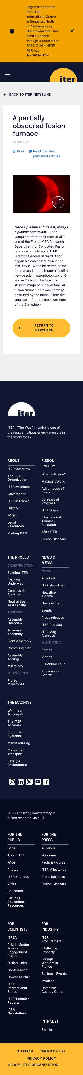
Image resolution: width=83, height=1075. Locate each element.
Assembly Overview (15, 621)
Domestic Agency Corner (53, 990)
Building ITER (18, 573)
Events (47, 610)
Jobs (11, 848)
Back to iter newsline (29, 95)
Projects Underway (16, 582)
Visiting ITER (17, 533)
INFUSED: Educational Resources (17, 902)
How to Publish (19, 977)
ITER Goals (50, 510)
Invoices (48, 981)
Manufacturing (19, 743)
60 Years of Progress (50, 501)
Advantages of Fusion (53, 490)
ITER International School (17, 988)
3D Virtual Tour (53, 664)
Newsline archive (49, 594)
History (13, 508)
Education (15, 891)
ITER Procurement (51, 939)
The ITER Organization (17, 478)
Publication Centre (50, 673)
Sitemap (25, 1051)
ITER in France (19, 501)
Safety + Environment (17, 763)
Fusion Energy (48, 463)
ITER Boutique (18, 877)
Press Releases (53, 877)
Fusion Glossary (54, 539)
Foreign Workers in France (50, 963)
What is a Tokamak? (15, 712)
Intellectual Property (50, 950)
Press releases (53, 618)
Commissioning (19, 648)
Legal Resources (16, 524)
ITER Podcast (52, 625)
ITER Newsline (53, 585)
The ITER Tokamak (15, 723)
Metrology (15, 666)
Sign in (47, 1030)
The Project (19, 557)
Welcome (49, 855)
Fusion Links (17, 963)
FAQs (12, 515)
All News (48, 578)
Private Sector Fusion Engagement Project (18, 950)
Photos (47, 650)
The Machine (20, 703)
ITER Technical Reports (19, 1001)
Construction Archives (18, 592)
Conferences (17, 970)
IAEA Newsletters (17, 1011)
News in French (53, 603)
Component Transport (17, 752)
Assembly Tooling (15, 657)
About (14, 461)
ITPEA (12, 938)
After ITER (49, 532)
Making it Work (53, 481)
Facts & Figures (53, 862)
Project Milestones (16, 682)
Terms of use (53, 1051)
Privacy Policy (41, 1058)
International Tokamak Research (51, 521)
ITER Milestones (54, 870)
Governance (17, 494)
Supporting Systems (16, 734)
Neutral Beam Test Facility (18, 603)
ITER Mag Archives (49, 634)
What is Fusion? (54, 474)
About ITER (16, 855)
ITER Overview (19, 469)
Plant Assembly (19, 641)
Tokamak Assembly (15, 632)
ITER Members (19, 487)
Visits (12, 884)
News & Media (49, 560)
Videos (47, 657)
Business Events (54, 974)
